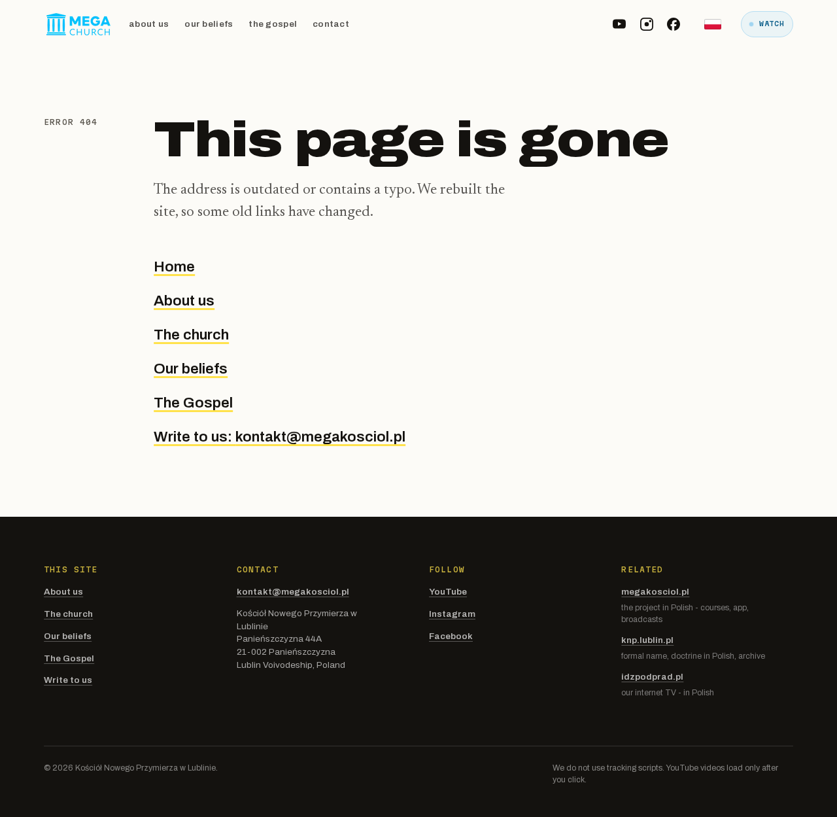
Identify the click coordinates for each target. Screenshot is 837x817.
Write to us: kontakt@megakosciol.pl (279, 436)
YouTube (448, 592)
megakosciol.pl (655, 592)
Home (174, 266)
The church (191, 334)
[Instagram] (647, 24)
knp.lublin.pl (647, 640)
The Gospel (272, 24)
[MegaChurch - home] (78, 24)
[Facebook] (673, 24)
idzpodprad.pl (652, 677)
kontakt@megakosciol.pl (293, 592)
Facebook (451, 636)
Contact (331, 24)
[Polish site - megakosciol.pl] (712, 24)
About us (149, 24)
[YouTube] (619, 24)
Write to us (68, 680)
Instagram (452, 614)
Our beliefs (208, 24)
